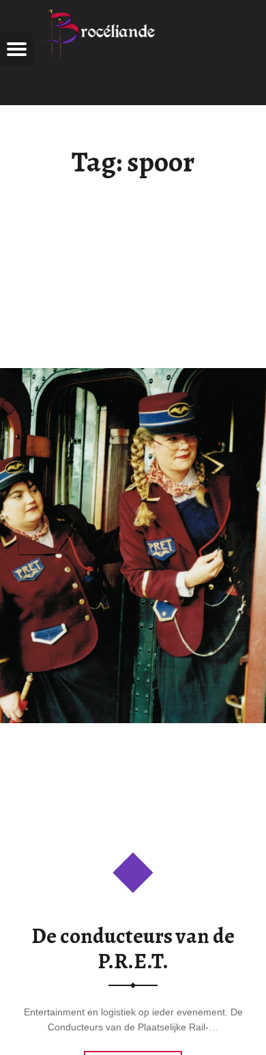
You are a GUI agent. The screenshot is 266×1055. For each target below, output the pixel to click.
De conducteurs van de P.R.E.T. (133, 948)
